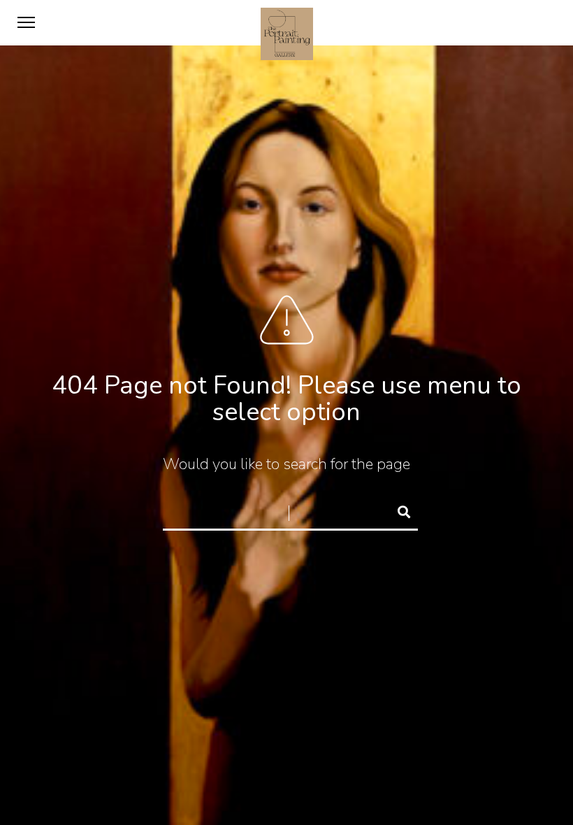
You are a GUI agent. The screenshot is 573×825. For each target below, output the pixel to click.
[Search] (397, 509)
